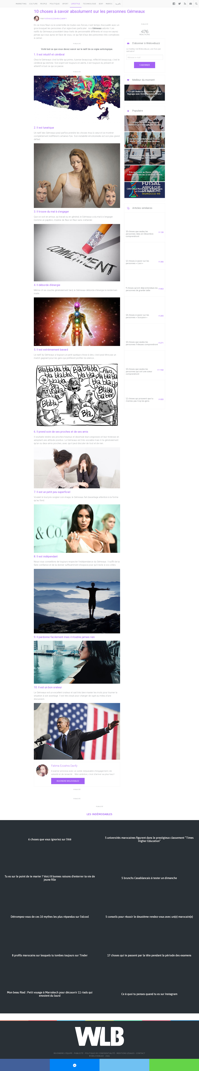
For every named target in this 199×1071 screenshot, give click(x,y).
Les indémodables (99, 814)
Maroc (109, 4)
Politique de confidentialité (100, 1053)
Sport (65, 4)
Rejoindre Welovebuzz (68, 781)
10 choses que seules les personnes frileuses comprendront (142, 343)
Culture (33, 4)
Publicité (78, 1053)
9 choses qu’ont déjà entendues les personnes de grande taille (142, 289)
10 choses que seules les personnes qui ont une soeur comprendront (139, 371)
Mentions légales (125, 1053)
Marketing (21, 4)
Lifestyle (75, 4)
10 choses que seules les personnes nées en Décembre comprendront (139, 233)
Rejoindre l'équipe (63, 1053)
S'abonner (144, 65)
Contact (140, 1053)
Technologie (89, 4)
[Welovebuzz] (7, 4)
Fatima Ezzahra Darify (55, 18)
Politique (55, 4)
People (43, 4)
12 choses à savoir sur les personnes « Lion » (137, 262)
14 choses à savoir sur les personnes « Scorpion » (137, 316)
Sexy (101, 4)
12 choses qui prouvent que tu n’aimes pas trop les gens (139, 399)
